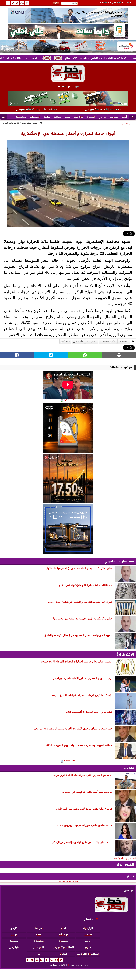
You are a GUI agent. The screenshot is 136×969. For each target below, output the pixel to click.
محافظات (126, 124)
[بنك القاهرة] (68, 400)
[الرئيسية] (132, 117)
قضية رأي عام (128, 858)
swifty (117, 858)
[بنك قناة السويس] (68, 529)
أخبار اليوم (77, 341)
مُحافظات (123, 341)
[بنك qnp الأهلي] (68, 15)
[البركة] (68, 46)
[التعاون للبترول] (68, 428)
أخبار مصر (91, 341)
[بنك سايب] (68, 478)
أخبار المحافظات (107, 341)
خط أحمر (64, 341)
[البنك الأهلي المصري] (68, 31)
